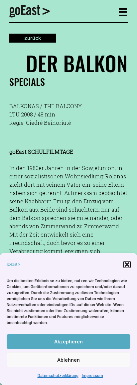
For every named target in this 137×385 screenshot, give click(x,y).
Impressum (92, 375)
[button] (127, 264)
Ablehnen (68, 360)
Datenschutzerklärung (58, 375)
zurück (32, 38)
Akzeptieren (68, 342)
